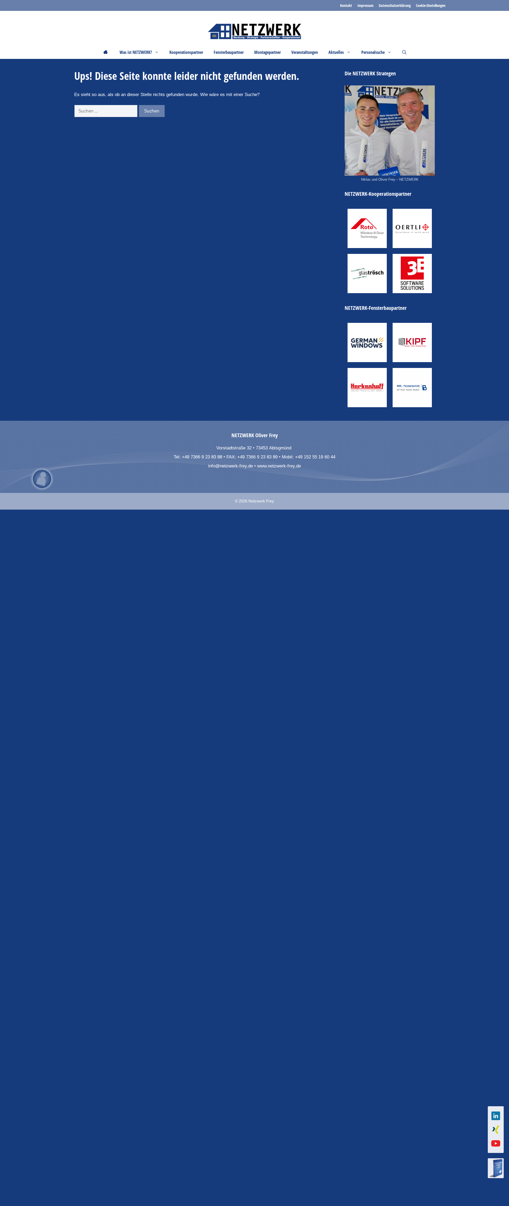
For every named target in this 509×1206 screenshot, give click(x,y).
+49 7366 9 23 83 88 (202, 456)
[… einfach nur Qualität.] (367, 387)
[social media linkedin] (495, 1115)
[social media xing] (495, 1129)
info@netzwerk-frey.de (230, 465)
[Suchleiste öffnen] (404, 52)
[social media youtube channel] (495, 1143)
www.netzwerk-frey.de (279, 465)
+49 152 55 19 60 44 (315, 456)
